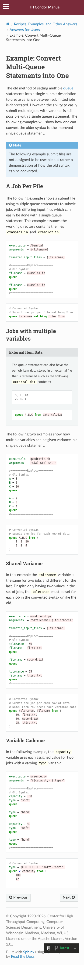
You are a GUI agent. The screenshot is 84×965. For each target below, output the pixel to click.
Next (67, 897)
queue (68, 88)
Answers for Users (25, 30)
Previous (20, 897)
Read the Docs (23, 956)
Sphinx (28, 952)
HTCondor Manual (45, 7)
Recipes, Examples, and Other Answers (45, 24)
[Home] (8, 24)
